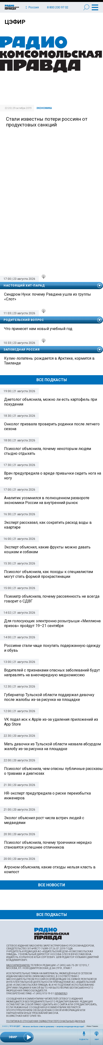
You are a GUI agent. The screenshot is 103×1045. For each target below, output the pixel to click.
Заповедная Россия (22, 349)
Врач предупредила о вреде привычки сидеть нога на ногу (52, 475)
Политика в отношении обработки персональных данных (45, 1021)
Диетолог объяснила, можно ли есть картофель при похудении (50, 401)
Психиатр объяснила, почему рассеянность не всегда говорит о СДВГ (51, 598)
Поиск (86, 7)
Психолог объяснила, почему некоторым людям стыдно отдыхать (47, 451)
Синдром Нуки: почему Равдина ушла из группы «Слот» (47, 296)
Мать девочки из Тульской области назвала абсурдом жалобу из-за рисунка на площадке (52, 746)
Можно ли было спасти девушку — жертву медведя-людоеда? (53, 1026)
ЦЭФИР (15, 22)
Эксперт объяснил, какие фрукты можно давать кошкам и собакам (47, 549)
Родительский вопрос (24, 320)
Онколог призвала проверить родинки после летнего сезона (52, 426)
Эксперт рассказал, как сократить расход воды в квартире (48, 525)
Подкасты (83, 1039)
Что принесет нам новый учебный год (38, 328)
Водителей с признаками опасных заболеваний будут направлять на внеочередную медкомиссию (52, 672)
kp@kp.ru (61, 993)
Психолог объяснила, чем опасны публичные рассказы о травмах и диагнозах (53, 771)
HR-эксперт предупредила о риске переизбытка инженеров (47, 795)
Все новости (51, 885)
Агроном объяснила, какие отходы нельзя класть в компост (50, 869)
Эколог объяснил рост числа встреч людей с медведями (44, 820)
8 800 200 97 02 (57, 7)
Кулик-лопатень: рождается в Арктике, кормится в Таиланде (49, 360)
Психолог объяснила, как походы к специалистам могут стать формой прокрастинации (48, 574)
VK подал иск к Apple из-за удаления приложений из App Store (51, 721)
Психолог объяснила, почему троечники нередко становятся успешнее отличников (48, 845)
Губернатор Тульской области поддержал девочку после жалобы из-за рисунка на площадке (49, 697)
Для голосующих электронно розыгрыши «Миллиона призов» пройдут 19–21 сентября (52, 623)
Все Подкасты (51, 380)
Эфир (96, 1039)
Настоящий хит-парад (24, 285)
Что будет (14, 1026)
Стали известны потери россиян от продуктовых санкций (46, 122)
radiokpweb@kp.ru (18, 965)
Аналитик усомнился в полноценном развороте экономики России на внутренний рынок (46, 500)
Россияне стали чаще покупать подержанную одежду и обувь (52, 648)
